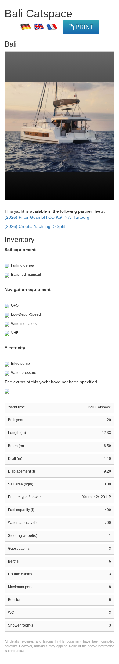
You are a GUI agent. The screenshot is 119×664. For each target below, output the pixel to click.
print (83, 26)
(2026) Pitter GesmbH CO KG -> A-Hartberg (47, 217)
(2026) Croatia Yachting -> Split (35, 226)
